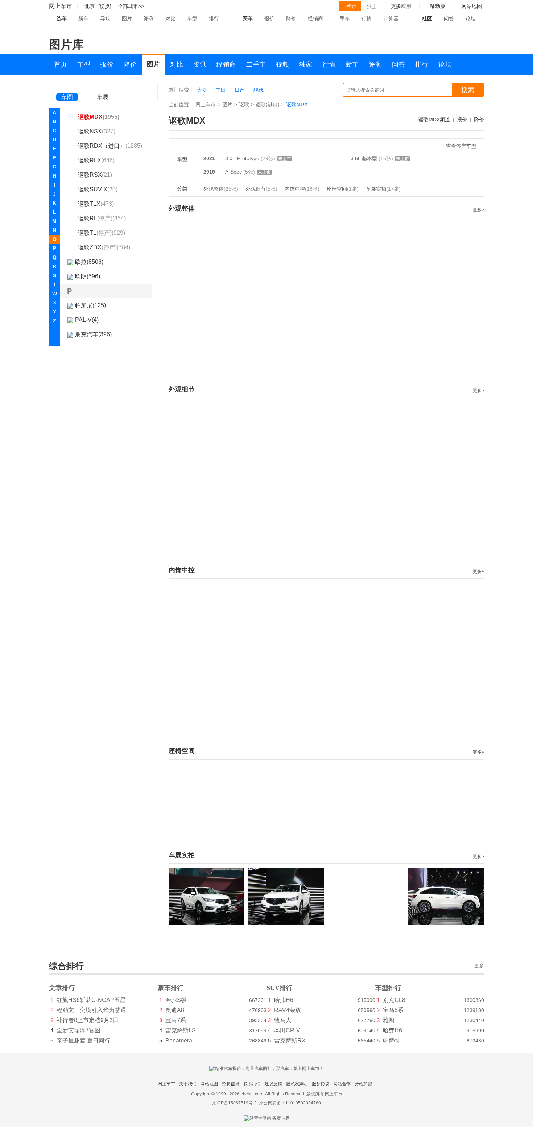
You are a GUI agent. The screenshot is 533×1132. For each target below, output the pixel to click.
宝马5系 (393, 1010)
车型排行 (388, 987)
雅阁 (388, 1020)
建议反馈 (273, 1083)
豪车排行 (171, 987)
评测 (149, 18)
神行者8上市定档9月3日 (88, 1020)
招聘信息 (230, 1083)
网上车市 (60, 6)
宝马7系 (175, 1020)
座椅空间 (343, 189)
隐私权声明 (297, 1083)
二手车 (342, 18)
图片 (127, 18)
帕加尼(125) (90, 305)
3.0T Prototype (243, 158)
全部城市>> (131, 6)
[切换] (104, 6)
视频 (282, 64)
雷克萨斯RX (290, 1040)
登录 (351, 6)
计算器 (390, 18)
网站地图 (209, 1083)
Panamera (178, 1040)
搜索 (467, 90)
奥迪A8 (174, 1010)
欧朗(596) (87, 276)
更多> (478, 209)
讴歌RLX (96, 160)
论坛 (471, 18)
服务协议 (320, 1083)
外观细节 (261, 189)
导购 (105, 18)
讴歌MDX (98, 117)
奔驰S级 (176, 1000)
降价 (291, 18)
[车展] (102, 87)
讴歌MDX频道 (434, 119)
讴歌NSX (96, 131)
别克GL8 (394, 1000)
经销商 (315, 18)
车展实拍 (383, 189)
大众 (202, 90)
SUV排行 (279, 987)
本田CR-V (287, 1030)
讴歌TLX (96, 204)
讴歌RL (102, 218)
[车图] (67, 87)
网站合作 (342, 1083)
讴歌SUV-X (97, 189)
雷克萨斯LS (180, 1030)
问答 (449, 18)
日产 (240, 90)
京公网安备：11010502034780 (290, 1103)
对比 (170, 18)
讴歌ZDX (104, 247)
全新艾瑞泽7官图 (78, 1030)
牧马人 (283, 1020)
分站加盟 (363, 1083)
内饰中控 (302, 189)
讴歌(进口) (268, 104)
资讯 (199, 64)
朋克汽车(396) (93, 334)
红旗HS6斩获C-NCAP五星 (91, 1000)
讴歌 (244, 104)
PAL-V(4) (87, 320)
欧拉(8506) (89, 262)
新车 (83, 18)
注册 (372, 6)
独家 (305, 64)
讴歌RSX (95, 175)
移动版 (437, 6)
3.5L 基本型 (365, 158)
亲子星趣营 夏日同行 (83, 1040)
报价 (269, 18)
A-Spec (234, 172)
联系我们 (252, 1083)
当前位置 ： (182, 104)
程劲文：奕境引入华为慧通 (91, 1010)
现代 (258, 90)
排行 (214, 18)
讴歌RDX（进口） (110, 146)
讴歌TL (101, 233)
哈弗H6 (283, 1000)
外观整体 (220, 189)
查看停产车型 (461, 146)
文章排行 (62, 987)
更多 (479, 966)
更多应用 (401, 6)
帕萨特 (391, 1040)
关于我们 (188, 1083)
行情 (366, 18)
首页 (60, 64)
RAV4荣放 (287, 1010)
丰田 (221, 90)
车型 (192, 18)
